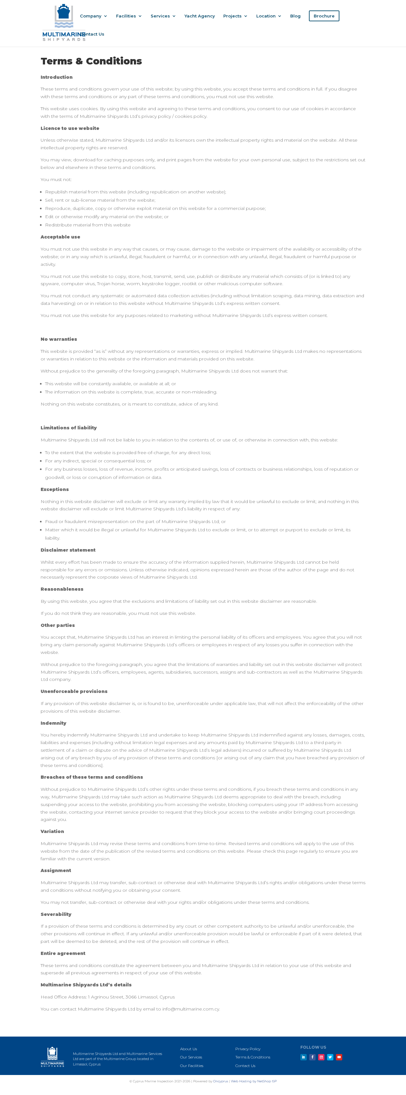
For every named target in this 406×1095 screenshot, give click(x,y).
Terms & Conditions (252, 1057)
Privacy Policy (247, 1048)
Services (160, 16)
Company (91, 16)
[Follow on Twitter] (330, 1057)
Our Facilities (191, 1065)
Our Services (191, 1057)
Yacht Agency (200, 16)
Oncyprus (220, 1081)
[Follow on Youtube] (339, 1057)
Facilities (126, 16)
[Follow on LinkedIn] (303, 1057)
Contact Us (92, 34)
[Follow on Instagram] (321, 1057)
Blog (295, 16)
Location (266, 16)
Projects (232, 16)
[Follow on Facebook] (312, 1057)
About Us (188, 1048)
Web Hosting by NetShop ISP (254, 1081)
